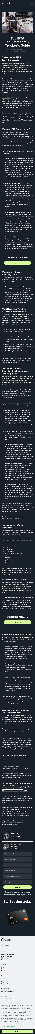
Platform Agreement (6, 998)
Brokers (3, 971)
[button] (31, 2)
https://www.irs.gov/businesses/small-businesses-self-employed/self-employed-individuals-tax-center (17, 800)
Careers (4, 980)
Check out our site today (9, 755)
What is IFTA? (6, 98)
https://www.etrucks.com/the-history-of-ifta (15, 768)
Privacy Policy (17, 892)
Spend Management (7, 954)
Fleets (3, 967)
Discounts (4, 958)
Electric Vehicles (6, 960)
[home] (6, 3)
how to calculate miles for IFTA (14, 229)
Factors (3, 969)
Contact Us (4, 984)
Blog (2, 982)
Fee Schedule (4, 995)
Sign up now (17, 263)
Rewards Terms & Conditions (8, 1026)
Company (4, 978)
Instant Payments (6, 956)
